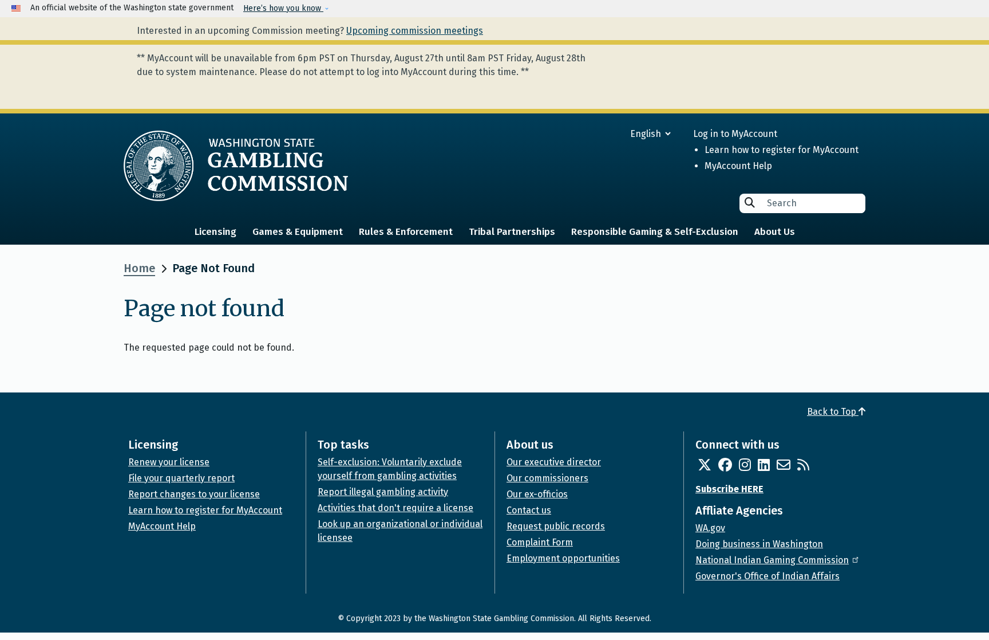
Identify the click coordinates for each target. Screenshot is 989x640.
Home (139, 268)
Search (749, 202)
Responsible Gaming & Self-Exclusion (654, 232)
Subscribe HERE (729, 489)
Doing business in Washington (759, 544)
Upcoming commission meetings (414, 30)
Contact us (529, 510)
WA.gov (710, 528)
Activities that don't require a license (395, 507)
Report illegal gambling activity (383, 491)
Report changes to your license (194, 494)
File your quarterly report (181, 478)
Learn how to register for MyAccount (782, 149)
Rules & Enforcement (406, 232)
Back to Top (833, 411)
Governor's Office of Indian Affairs (767, 576)
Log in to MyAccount (735, 133)
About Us (774, 232)
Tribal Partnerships (512, 232)
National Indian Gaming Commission (772, 560)
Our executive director (554, 462)
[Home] (236, 165)
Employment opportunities (563, 558)
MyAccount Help (738, 165)
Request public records (556, 526)
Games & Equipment (297, 232)
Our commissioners (547, 478)
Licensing (215, 232)
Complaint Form (540, 542)
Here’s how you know (283, 8)
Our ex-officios (537, 494)
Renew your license (168, 462)
